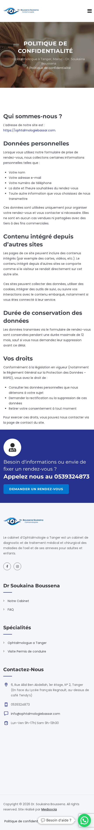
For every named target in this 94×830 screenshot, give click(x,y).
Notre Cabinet (18, 601)
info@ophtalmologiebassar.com (35, 714)
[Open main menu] (89, 11)
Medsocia (49, 809)
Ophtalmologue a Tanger (27, 643)
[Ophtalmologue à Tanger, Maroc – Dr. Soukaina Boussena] (21, 11)
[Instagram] (17, 566)
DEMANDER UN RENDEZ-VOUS (36, 489)
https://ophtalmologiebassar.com (29, 130)
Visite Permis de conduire (27, 651)
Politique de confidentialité (24, 821)
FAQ (11, 609)
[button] (84, 820)
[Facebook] (7, 566)
